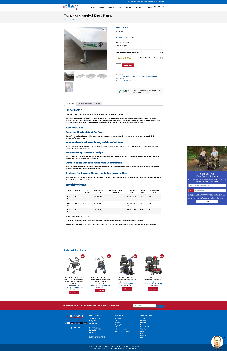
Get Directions (93, 322)
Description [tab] (70, 103)
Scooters (142, 318)
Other (142, 337)
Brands (128, 7)
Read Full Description (122, 27)
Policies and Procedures (121, 329)
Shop (93, 7)
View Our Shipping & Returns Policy (125, 37)
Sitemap (116, 346)
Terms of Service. (220, 198)
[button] (104, 29)
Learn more (145, 92)
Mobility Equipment (73, 19)
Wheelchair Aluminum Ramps (149, 76)
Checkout (117, 322)
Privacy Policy (122, 346)
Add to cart (128, 65)
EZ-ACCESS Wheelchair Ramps (127, 80)
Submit (207, 201)
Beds (141, 333)
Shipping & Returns (120, 325)
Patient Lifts (143, 335)
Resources (138, 7)
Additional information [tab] (84, 103)
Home (65, 19)
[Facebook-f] (71, 327)
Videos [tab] (97, 103)
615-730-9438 (93, 324)
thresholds (121, 78)
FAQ (120, 7)
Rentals (101, 7)
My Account (118, 318)
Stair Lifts (143, 322)
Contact (149, 7)
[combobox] (191, 190)
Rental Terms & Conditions (122, 331)
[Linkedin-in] (79, 327)
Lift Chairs (143, 320)
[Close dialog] (225, 147)
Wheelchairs (143, 329)
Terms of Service (129, 348)
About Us (111, 7)
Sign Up (160, 306)
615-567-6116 (93, 332)
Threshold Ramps (136, 76)
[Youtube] (75, 327)
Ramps (142, 331)
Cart (116, 320)
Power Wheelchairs (145, 327)
